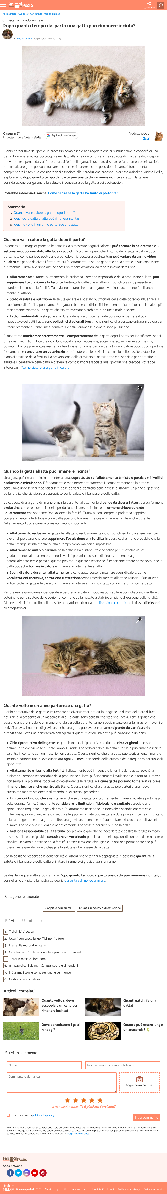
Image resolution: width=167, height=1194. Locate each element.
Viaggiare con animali (59, 908)
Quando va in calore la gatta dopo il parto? (44, 213)
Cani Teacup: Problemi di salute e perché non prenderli (45, 952)
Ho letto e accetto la (32, 1115)
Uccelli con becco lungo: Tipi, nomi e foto (36, 938)
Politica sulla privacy (129, 1189)
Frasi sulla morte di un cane (27, 945)
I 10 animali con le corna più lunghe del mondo (40, 972)
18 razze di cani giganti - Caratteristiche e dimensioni (43, 965)
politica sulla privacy (43, 1115)
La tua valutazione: (64, 1107)
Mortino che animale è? (24, 979)
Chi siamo (50, 1189)
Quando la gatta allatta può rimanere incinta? (46, 219)
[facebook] (10, 1173)
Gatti (146, 139)
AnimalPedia (9, 14)
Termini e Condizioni (103, 1189)
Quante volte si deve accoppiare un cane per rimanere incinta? (59, 1005)
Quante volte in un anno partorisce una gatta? (47, 225)
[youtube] (34, 1173)
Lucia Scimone (24, 39)
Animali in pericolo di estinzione (100, 908)
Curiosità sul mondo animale (45, 14)
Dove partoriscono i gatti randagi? (61, 1027)
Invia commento (146, 1118)
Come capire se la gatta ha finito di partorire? (83, 193)
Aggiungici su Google (63, 135)
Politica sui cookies (154, 1189)
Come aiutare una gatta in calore (45, 368)
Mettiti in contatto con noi (73, 1189)
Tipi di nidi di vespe (21, 932)
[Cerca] (161, 5)
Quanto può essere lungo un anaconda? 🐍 (143, 1027)
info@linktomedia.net (77, 1134)
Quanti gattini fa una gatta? (139, 1003)
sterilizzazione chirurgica (111, 603)
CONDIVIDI (149, 8)
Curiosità (23, 14)
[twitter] (18, 1173)
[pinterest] (43, 1173)
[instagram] (26, 1173)
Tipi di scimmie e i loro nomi (27, 959)
